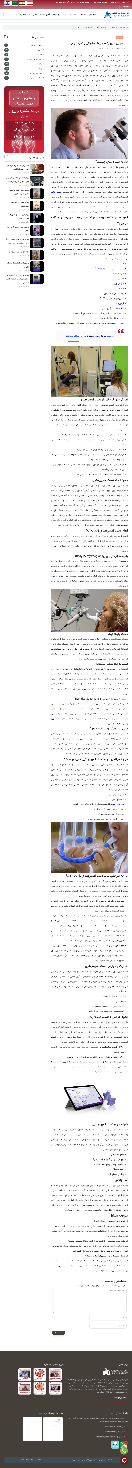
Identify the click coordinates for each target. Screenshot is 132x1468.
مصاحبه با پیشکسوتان (34, 59)
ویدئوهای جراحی (36, 78)
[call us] (124, 1450)
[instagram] (115, 1403)
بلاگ (64, 14)
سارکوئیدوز (120, 283)
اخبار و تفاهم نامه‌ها (35, 50)
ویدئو (40, 68)
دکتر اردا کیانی (123, 27)
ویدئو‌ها (56, 14)
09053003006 (24, 137)
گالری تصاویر (45, 14)
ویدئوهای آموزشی (36, 73)
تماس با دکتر (21, 14)
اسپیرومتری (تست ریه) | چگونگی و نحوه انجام (92, 27)
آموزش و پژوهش (36, 45)
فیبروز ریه (120, 303)
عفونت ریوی (56, 719)
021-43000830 (24, 123)
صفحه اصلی (93, 14)
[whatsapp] (125, 1403)
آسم (91, 819)
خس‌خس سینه (117, 804)
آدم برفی (22, 1459)
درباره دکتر (33, 14)
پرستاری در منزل (24, 98)
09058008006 (24, 130)
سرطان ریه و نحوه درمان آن (93, 336)
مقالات (113, 27)
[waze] (115, 1444)
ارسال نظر (60, 1332)
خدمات (82, 14)
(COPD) (98, 269)
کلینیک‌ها (73, 14)
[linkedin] (120, 1403)
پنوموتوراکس (67, 931)
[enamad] (32, 1429)
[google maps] (123, 1444)
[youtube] (109, 1403)
